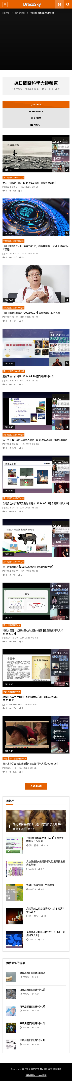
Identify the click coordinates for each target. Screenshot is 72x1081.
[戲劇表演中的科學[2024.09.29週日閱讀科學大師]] (36, 347)
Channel (20, 13)
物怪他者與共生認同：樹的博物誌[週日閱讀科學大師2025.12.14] (30, 698)
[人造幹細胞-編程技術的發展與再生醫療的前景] (14, 869)
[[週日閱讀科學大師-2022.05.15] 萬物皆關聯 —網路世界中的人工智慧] (36, 217)
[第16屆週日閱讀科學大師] (11, 977)
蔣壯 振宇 (20, 828)
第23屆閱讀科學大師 (11, 625)
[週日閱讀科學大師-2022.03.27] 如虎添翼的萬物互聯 (31, 312)
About (37, 124)
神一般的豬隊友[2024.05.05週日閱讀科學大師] (28, 567)
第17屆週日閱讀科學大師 (32, 1023)
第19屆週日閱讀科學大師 (13, 241)
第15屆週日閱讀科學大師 (32, 989)
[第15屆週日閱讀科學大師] (11, 994)
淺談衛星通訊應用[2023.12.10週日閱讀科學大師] (45, 933)
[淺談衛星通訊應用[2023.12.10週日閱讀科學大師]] (14, 939)
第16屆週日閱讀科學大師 (32, 973)
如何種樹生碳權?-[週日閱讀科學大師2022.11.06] (42, 824)
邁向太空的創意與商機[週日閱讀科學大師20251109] (30, 763)
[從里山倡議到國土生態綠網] (14, 892)
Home (6, 13)
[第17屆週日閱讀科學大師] (11, 1028)
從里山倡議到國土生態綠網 (40, 885)
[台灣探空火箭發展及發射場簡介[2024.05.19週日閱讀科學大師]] (36, 474)
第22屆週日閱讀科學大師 (13, 371)
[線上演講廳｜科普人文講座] (36, 4)
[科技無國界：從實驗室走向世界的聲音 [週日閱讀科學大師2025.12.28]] (36, 601)
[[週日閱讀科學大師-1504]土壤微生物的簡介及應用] (14, 845)
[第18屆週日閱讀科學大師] (11, 1011)
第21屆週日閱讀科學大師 (13, 177)
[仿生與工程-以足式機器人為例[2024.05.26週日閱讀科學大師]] (36, 411)
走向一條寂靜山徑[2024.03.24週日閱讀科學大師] (29, 182)
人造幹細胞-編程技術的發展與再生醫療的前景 (45, 863)
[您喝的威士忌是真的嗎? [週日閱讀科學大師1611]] (14, 916)
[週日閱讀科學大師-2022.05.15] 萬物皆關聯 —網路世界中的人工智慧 (36, 248)
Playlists (37, 111)
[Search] (68, 4)
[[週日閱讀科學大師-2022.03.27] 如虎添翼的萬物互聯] (36, 284)
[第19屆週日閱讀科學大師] (11, 1044)
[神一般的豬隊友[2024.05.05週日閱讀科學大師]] (36, 538)
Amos (19, 88)
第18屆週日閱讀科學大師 (32, 1006)
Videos (37, 104)
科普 (5, 758)
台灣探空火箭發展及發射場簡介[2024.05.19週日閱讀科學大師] (36, 503)
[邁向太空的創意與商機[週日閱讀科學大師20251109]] (36, 734)
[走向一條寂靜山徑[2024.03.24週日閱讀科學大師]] (36, 153)
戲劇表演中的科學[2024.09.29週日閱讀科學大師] (29, 376)
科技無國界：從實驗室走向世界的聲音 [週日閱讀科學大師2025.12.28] (33, 632)
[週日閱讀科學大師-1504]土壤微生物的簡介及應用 (45, 839)
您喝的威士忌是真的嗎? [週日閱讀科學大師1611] (45, 910)
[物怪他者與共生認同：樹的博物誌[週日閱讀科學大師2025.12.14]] (36, 668)
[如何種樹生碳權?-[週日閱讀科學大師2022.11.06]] (36, 821)
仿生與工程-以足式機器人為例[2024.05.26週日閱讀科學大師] (36, 440)
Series (37, 118)
